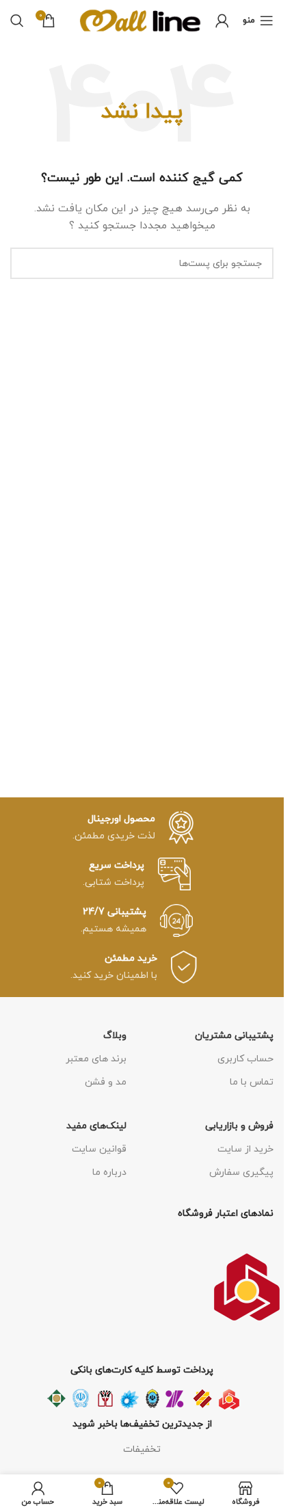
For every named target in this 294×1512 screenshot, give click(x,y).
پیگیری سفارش (241, 1172)
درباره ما (109, 1172)
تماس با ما (251, 1082)
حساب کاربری (245, 1058)
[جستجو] (17, 20)
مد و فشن (105, 1082)
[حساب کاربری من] (222, 20)
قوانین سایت (99, 1149)
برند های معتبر (96, 1058)
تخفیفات (142, 1449)
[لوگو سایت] (140, 19)
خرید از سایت (245, 1149)
